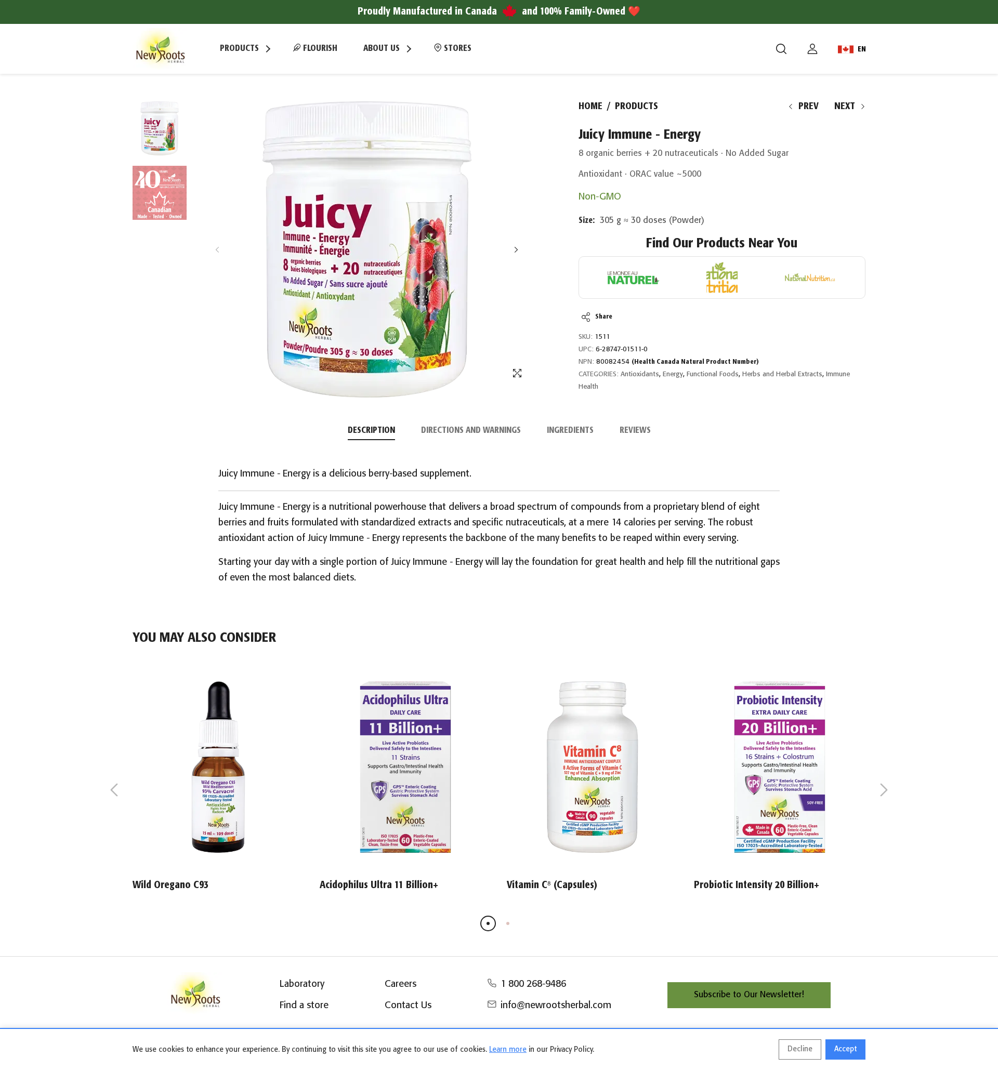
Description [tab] (371, 430)
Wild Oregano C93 (170, 885)
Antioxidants (640, 374)
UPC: (586, 349)
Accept (845, 1049)
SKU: (586, 337)
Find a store (304, 1005)
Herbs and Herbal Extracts (782, 374)
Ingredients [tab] (570, 430)
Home (590, 106)
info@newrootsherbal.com (556, 1005)
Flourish (319, 48)
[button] (516, 249)
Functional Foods (713, 374)
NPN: (586, 362)
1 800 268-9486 (533, 984)
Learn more (508, 1049)
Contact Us (408, 1005)
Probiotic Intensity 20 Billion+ (756, 885)
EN (862, 49)
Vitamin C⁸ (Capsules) (552, 885)
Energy (673, 374)
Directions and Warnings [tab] (471, 430)
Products (636, 106)
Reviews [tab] (635, 430)
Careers (400, 984)
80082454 (677, 362)
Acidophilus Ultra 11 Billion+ (379, 885)
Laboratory (302, 984)
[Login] (812, 49)
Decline (799, 1049)
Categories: (599, 374)
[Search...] (781, 49)
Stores (456, 48)
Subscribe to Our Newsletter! (749, 994)
